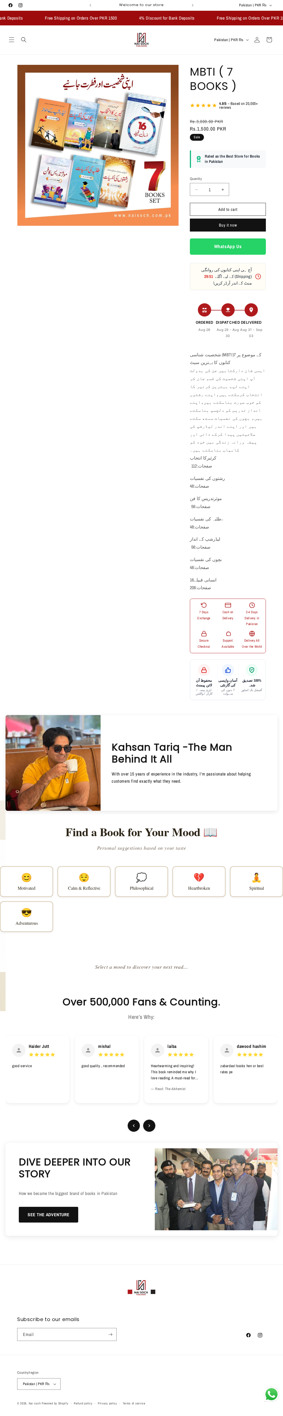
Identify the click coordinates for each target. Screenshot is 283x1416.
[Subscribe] (110, 1334)
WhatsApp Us (228, 246)
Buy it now (228, 225)
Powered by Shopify (55, 1403)
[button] (12, 40)
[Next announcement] (193, 5)
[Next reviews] (149, 1126)
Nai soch (35, 1403)
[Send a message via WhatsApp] (271, 1394)
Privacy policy (107, 1403)
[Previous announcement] (90, 5)
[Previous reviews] (134, 1126)
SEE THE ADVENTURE (48, 1215)
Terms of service (134, 1403)
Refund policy (83, 1403)
